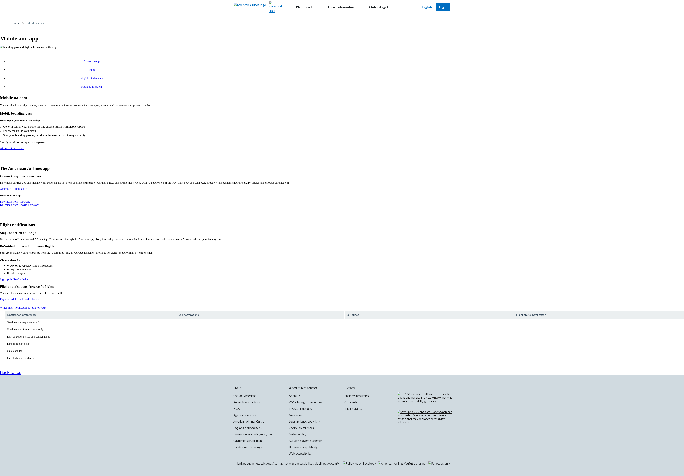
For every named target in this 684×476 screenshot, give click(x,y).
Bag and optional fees (247, 428)
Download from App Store (15, 201)
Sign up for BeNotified (13, 279)
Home (16, 23)
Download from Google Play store (19, 204)
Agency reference (244, 415)
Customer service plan (247, 441)
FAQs (236, 408)
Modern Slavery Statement (306, 441)
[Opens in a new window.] (275, 7)
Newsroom (296, 415)
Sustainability (297, 434)
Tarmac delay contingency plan (253, 434)
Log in (443, 7)
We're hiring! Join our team (306, 402)
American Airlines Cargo (248, 421)
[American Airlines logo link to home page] (250, 7)
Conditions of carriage (247, 447)
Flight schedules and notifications (19, 299)
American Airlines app (13, 188)
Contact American (244, 396)
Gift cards (350, 402)
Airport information (11, 148)
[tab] (304, 7)
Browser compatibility (303, 447)
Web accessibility (300, 453)
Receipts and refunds (246, 402)
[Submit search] (406, 7)
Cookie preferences (301, 428)
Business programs (356, 396)
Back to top (10, 372)
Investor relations (300, 408)
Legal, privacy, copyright (304, 421)
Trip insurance (353, 408)
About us (294, 396)
